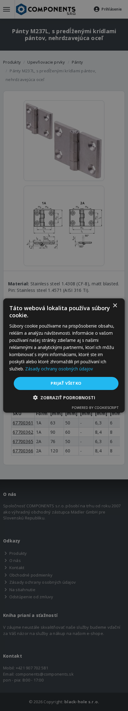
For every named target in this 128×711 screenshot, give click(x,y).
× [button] (114, 305)
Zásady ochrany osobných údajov (59, 369)
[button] (64, 398)
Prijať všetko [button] (66, 383)
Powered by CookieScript (95, 407)
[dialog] (64, 355)
